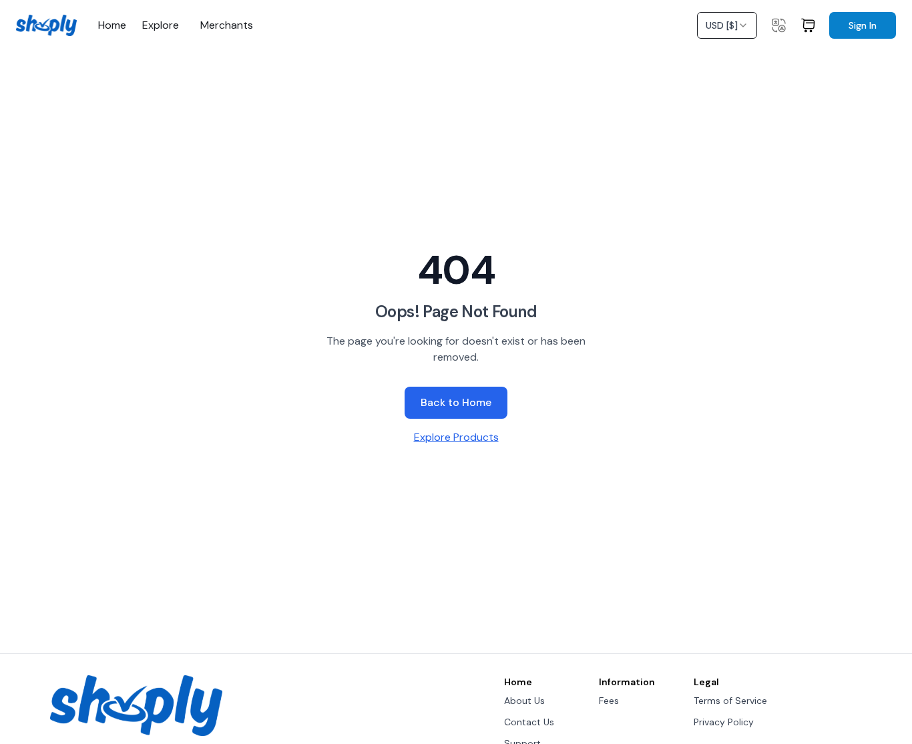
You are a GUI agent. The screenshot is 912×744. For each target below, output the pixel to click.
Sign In (863, 25)
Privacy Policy (724, 722)
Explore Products (456, 437)
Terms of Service (730, 701)
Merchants (226, 25)
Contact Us (529, 722)
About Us (524, 701)
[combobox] (727, 25)
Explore (160, 25)
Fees (609, 701)
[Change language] (778, 25)
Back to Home (456, 402)
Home (112, 25)
